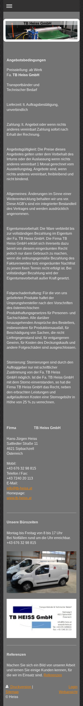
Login (73, 687)
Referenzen (53, 675)
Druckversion (21, 687)
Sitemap (12, 692)
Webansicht (68, 692)
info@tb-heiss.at (19, 488)
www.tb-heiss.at (19, 498)
